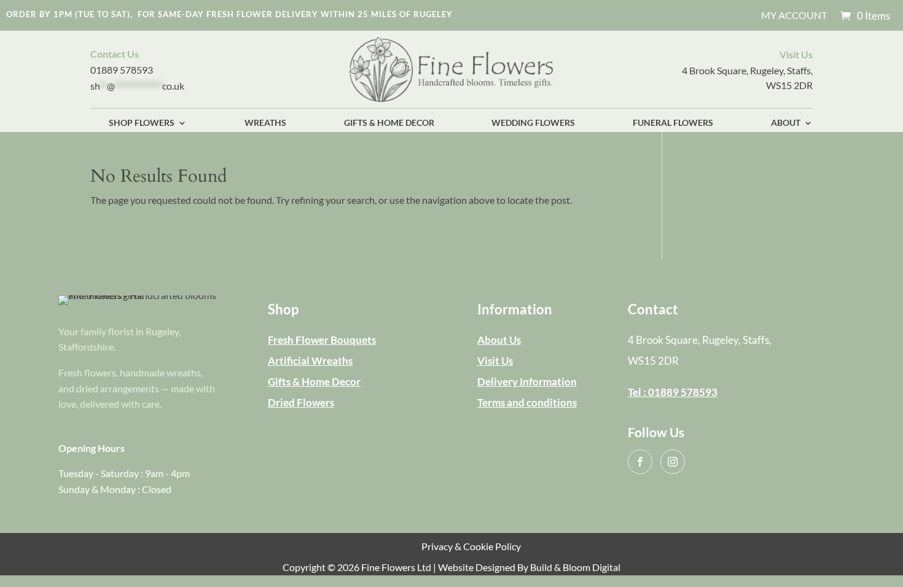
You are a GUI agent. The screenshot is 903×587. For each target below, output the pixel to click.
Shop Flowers (141, 123)
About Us (499, 339)
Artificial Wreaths (310, 360)
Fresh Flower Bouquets (322, 339)
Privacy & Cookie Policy (471, 546)
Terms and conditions (527, 402)
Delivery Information (527, 381)
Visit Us (495, 360)
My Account (794, 16)
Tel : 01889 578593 (672, 392)
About (785, 123)
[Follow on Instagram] (672, 461)
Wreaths (265, 123)
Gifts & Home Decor (389, 123)
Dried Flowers (301, 402)
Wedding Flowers (533, 123)
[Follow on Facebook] (640, 461)
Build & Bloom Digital (575, 567)
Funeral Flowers (673, 123)
